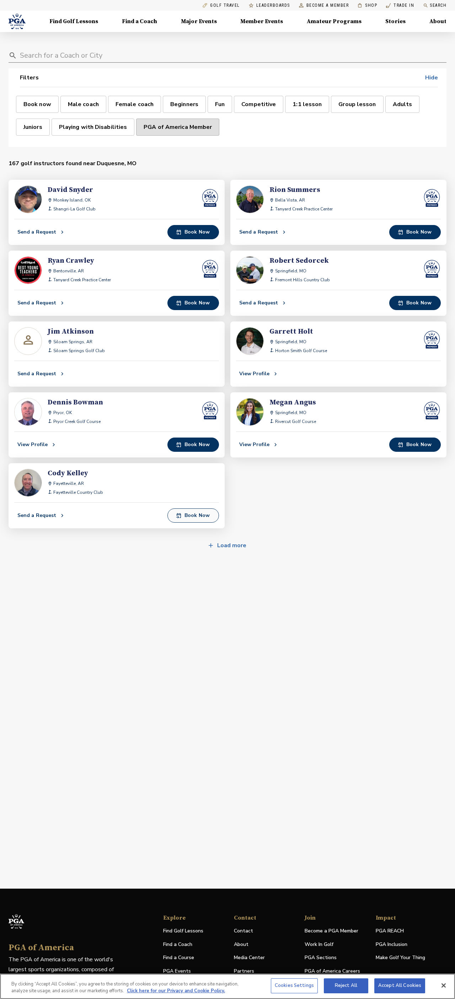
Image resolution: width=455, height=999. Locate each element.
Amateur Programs (334, 21)
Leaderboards (273, 5)
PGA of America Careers (332, 971)
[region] (227, 986)
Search (438, 5)
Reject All (346, 985)
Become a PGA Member (331, 930)
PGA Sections (321, 957)
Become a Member (327, 5)
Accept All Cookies (399, 985)
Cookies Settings (294, 985)
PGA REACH (390, 931)
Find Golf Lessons (73, 21)
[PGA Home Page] (17, 21)
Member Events (261, 21)
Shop (367, 5)
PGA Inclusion (391, 944)
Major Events (199, 21)
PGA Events (177, 971)
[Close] (443, 985)
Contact (243, 930)
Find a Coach (139, 21)
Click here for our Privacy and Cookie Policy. (176, 991)
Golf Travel (225, 5)
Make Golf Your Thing (400, 958)
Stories (395, 21)
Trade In (400, 5)
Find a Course (178, 957)
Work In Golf (319, 944)
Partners (244, 971)
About (437, 21)
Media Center (249, 958)
